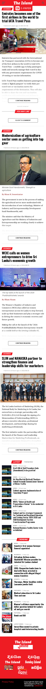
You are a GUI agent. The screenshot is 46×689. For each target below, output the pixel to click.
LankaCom (38, 686)
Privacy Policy (8, 682)
